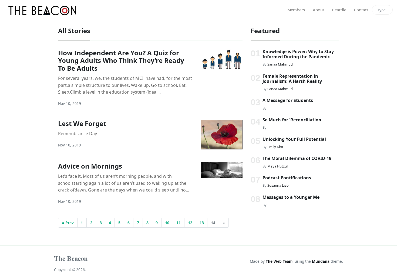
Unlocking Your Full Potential (294, 139)
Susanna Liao (278, 185)
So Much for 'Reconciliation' (292, 120)
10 (167, 222)
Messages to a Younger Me (291, 197)
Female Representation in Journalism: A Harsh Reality (292, 78)
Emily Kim (275, 146)
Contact (361, 9)
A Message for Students (288, 100)
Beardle (339, 9)
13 (202, 222)
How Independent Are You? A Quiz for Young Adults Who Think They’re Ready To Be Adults (121, 60)
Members (296, 9)
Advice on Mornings (90, 166)
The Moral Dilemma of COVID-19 (297, 158)
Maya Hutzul (277, 165)
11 (178, 222)
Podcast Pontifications (287, 178)
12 (190, 222)
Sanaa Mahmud (280, 64)
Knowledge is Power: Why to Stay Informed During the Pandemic (298, 54)
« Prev (68, 222)
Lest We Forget (82, 123)
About (318, 9)
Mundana (320, 261)
